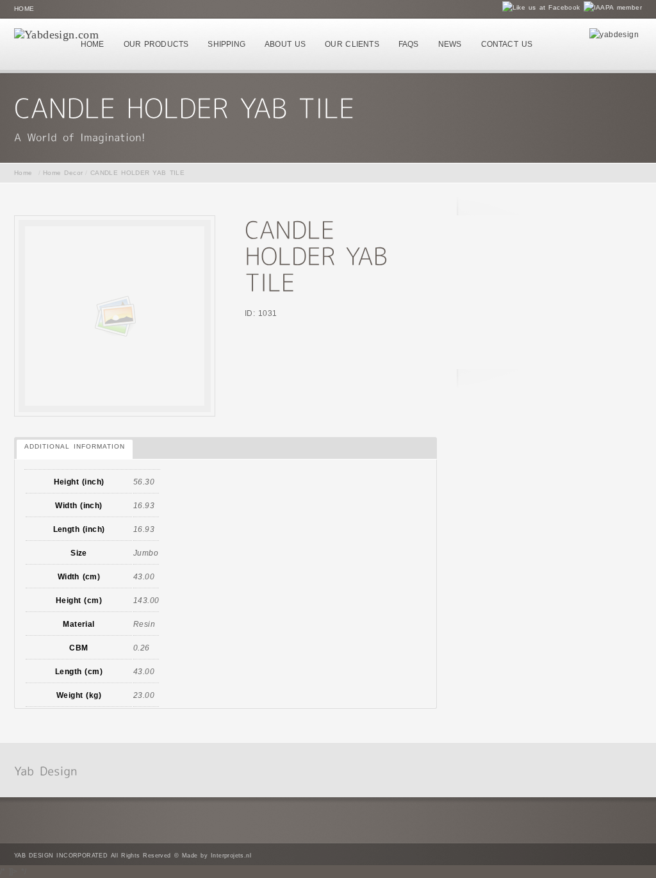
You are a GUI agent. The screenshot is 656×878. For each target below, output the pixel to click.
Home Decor (63, 172)
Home (24, 8)
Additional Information (74, 446)
